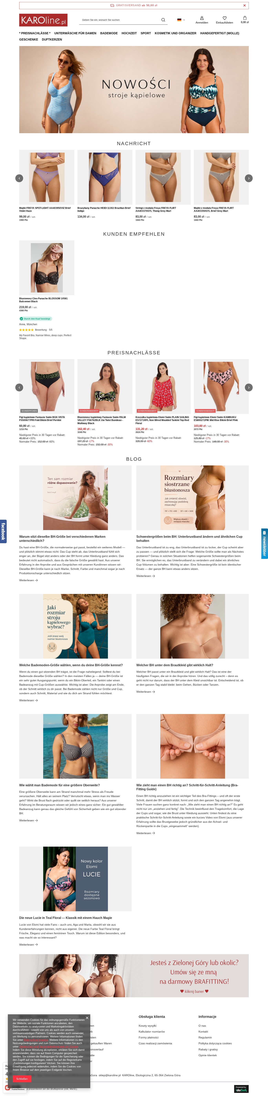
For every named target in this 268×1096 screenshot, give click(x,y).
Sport (146, 33)
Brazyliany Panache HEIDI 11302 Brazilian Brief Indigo (103, 210)
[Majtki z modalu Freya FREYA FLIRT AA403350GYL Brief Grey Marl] (221, 177)
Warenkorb (86, 1031)
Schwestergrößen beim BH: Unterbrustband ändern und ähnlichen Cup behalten (189, 538)
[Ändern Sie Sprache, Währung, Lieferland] (181, 20)
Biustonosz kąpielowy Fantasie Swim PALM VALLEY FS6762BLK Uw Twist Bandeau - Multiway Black (101, 420)
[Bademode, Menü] (120, 33)
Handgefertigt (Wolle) (219, 33)
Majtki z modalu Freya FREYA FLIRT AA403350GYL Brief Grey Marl (214, 210)
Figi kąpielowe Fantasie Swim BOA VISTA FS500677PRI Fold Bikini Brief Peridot (42, 419)
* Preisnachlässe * (34, 33)
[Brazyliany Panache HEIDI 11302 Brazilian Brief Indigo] (105, 177)
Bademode (109, 33)
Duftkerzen (52, 39)
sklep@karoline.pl (110, 1075)
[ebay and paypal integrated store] (241, 1089)
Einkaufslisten (87, 1037)
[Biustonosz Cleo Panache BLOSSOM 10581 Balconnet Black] (46, 267)
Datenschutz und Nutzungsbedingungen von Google (48, 1046)
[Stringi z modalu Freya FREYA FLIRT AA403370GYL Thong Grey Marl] (163, 177)
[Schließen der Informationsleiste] (244, 5)
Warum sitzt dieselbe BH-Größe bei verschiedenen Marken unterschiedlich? (62, 538)
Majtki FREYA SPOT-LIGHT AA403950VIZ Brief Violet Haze (45, 210)
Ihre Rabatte (87, 1055)
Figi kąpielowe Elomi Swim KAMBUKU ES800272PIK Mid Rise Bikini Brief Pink (216, 419)
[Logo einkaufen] (43, 20)
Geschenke (28, 39)
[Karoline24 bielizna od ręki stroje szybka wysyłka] (134, 89)
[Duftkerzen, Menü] (64, 39)
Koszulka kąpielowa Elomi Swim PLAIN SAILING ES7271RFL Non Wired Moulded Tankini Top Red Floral (162, 420)
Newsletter (85, 1061)
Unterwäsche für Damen (75, 33)
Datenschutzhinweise (36, 1039)
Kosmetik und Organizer (175, 33)
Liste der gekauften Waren (95, 1043)
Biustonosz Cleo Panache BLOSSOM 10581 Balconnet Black (43, 300)
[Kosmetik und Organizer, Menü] (198, 33)
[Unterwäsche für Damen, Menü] (98, 33)
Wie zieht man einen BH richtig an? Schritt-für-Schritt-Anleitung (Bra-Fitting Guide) (187, 787)
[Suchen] (163, 20)
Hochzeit (129, 33)
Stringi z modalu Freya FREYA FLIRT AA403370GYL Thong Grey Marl (156, 210)
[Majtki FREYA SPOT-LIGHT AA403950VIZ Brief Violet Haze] (46, 177)
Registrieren (86, 1025)
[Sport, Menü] (153, 33)
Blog (134, 459)
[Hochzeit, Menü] (139, 33)
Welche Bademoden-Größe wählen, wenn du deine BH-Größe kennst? (71, 665)
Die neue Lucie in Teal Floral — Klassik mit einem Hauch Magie (65, 918)
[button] (249, 89)
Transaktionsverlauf (91, 1049)
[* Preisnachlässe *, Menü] (52, 33)
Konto (84, 1017)
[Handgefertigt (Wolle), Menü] (241, 33)
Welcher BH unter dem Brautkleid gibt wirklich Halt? (174, 665)
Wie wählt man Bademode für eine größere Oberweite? (59, 785)
